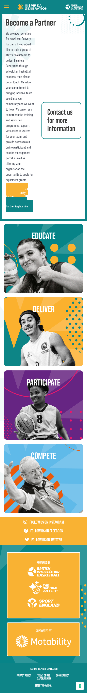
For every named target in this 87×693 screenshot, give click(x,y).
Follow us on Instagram (47, 522)
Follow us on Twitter (46, 539)
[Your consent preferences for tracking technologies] (80, 686)
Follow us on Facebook (46, 530)
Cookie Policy (62, 675)
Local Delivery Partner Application (17, 204)
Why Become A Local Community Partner (17, 192)
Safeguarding (44, 678)
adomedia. (47, 685)
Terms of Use (43, 675)
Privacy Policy (24, 675)
